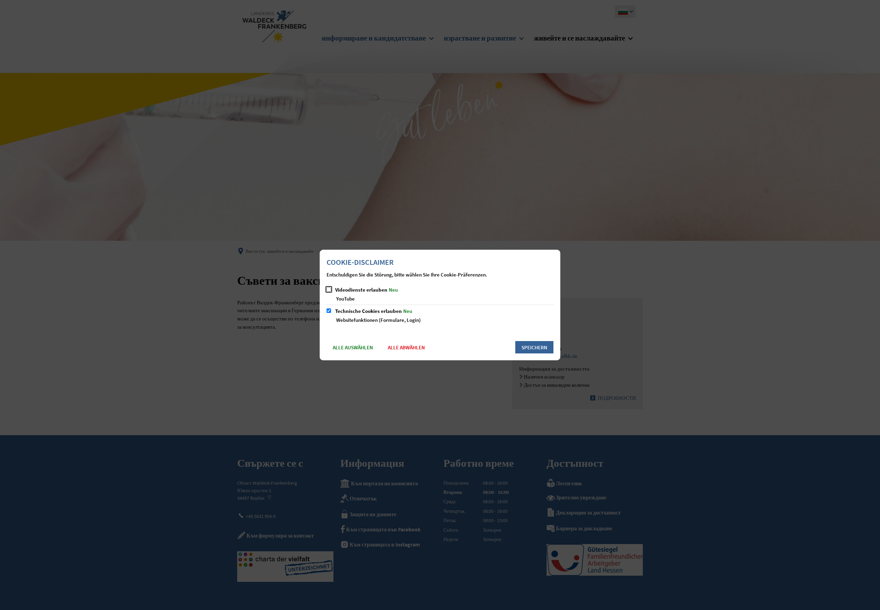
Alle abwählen (406, 347)
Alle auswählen (353, 347)
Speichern (534, 347)
